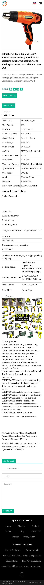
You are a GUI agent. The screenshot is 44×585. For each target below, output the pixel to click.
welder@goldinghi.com (35, 582)
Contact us (35, 531)
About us (22, 526)
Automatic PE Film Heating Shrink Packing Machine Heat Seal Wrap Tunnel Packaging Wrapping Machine (19, 436)
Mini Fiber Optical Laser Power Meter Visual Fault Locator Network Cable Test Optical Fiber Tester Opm (20, 446)
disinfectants (12, 561)
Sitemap (15, 537)
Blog (22, 531)
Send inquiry (10, 95)
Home (8, 526)
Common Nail (32, 550)
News (8, 531)
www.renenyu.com (32, 566)
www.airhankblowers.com (13, 566)
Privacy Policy (29, 537)
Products (35, 526)
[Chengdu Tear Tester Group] (4, 3)
